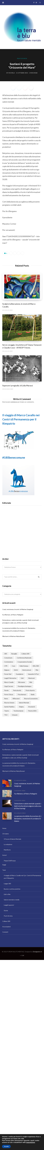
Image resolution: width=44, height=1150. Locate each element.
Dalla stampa (24, 666)
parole (6, 690)
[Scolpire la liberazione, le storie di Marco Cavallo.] (22, 286)
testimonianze (18, 711)
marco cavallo (9, 682)
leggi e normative (10, 678)
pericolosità (17, 690)
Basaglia (14, 654)
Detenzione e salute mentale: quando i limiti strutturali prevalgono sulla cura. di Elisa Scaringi (27, 806)
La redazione (8, 844)
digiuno (6, 670)
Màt (30, 682)
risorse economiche (31, 698)
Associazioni (6, 927)
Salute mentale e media (11, 900)
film (37, 670)
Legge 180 (7, 883)
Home (4, 828)
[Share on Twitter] (19, 87)
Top (22, 955)
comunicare (8, 658)
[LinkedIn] (18, 253)
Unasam (14, 715)
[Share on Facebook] (13, 87)
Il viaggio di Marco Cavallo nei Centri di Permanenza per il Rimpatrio (21, 419)
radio (32, 694)
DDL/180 (36, 666)
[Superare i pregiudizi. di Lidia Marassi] (22, 368)
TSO (5, 715)
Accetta (6, 1146)
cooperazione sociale (25, 662)
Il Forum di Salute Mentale (12, 839)
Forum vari (7, 674)
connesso (14, 402)
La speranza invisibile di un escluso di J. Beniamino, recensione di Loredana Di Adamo (27, 818)
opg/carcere (8, 686)
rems (6, 698)
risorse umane (9, 703)
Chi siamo (5, 834)
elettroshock (26, 670)
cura (13, 666)
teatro (6, 711)
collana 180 (25, 654)
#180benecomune (13, 457)
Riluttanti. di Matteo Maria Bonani (13, 636)
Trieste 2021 (32, 711)
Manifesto (7, 850)
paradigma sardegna (24, 686)
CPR (5, 666)
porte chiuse (8, 694)
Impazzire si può (33, 674)
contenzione (8, 662)
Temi (4, 870)
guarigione (19, 674)
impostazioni (30, 1142)
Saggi (4, 865)
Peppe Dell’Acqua (10, 861)
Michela (12, 73)
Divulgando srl (37, 952)
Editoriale (22, 535)
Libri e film (7, 894)
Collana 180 (6, 921)
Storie (6, 910)
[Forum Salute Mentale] (22, 27)
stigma (21, 707)
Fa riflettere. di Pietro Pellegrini (12, 615)
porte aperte (30, 690)
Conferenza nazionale (24, 658)
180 (5, 654)
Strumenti (31, 707)
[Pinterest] (25, 87)
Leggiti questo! (9, 905)
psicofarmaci (22, 694)
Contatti (5, 932)
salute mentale (24, 703)
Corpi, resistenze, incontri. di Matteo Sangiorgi (17, 609)
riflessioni (16, 698)
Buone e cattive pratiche (12, 889)
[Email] (31, 87)
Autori (4, 855)
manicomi (31, 678)
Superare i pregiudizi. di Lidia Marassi (17, 385)
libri (22, 678)
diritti (16, 670)
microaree (21, 682)
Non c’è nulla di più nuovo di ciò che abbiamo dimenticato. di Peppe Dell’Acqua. (22, 542)
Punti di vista (22, 58)
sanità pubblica (9, 707)
